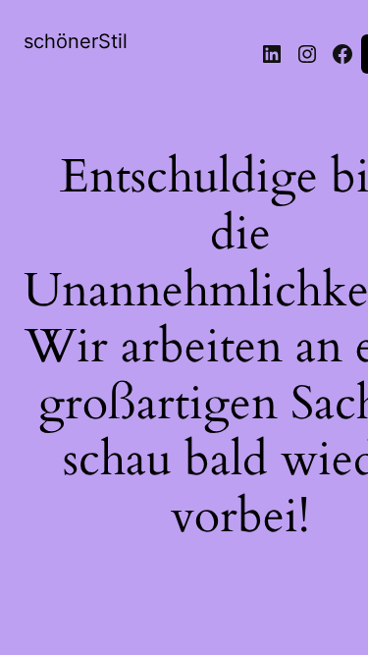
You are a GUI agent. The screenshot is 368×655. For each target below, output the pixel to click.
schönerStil (76, 41)
